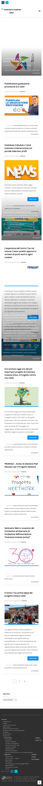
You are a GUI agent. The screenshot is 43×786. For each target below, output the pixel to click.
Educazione (8, 740)
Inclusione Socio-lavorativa (18, 511)
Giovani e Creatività (10, 741)
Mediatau (22, 91)
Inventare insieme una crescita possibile (13, 730)
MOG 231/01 (8, 762)
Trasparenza (7, 754)
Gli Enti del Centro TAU (26, 229)
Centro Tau (38, 740)
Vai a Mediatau (35, 759)
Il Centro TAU (27, 128)
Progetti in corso (31, 511)
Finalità (5, 723)
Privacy (7, 769)
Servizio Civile (17, 131)
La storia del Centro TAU (9, 725)
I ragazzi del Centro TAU (16, 128)
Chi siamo (4, 719)
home (38, 70)
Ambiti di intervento (18, 505)
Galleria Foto (6, 736)
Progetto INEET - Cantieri (11, 514)
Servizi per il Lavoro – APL (12, 745)
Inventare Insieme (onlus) (16, 232)
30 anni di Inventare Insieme (10, 728)
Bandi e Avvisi (9, 756)
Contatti (34, 757)
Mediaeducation (9, 749)
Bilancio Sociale (9, 765)
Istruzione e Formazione (12, 743)
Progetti (37, 738)
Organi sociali (6, 727)
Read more (32, 437)
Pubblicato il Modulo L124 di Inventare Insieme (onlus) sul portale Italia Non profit (18, 148)
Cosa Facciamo (8, 738)
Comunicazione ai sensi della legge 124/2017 (17, 763)
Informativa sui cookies (11, 767)
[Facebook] (3, 2)
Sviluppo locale (22, 514)
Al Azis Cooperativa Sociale (20, 125)
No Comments (36, 73)
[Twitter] (7, 2)
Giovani (34, 70)
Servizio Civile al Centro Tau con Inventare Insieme (19, 752)
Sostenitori (6, 732)
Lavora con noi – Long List (12, 758)
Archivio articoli (7, 734)
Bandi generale (16, 229)
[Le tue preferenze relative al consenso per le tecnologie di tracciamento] (39, 782)
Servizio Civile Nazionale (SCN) (29, 131)
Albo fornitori (9, 760)
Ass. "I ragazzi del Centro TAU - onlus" (22, 70)
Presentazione (7, 721)
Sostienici (34, 754)
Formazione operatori (11, 750)
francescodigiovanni (24, 65)
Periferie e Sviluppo (10, 747)
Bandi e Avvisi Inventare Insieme (20, 349)
